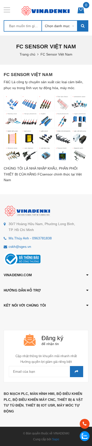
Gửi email (76, 371)
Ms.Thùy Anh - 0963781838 (30, 238)
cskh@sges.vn (20, 247)
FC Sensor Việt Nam (28, 74)
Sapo (55, 439)
